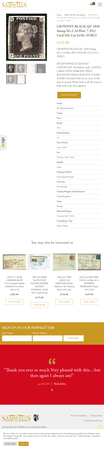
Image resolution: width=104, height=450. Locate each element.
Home (59, 15)
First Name (7, 333)
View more (14, 301)
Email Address (40, 333)
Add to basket (69, 95)
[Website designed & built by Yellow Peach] (99, 427)
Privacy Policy (96, 415)
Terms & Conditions (78, 415)
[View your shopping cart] (91, 4)
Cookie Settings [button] (10, 444)
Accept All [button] (23, 444)
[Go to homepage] (14, 4)
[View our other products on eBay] (3, 143)
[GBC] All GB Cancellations (74, 15)
